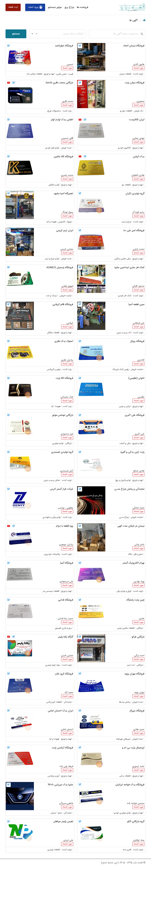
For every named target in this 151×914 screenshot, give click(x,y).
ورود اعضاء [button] (33, 7)
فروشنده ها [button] (82, 7)
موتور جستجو (55, 7)
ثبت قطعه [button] (13, 7)
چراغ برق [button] (69, 7)
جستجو (16, 34)
